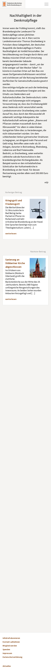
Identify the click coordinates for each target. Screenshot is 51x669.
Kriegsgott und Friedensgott (13, 202)
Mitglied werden (10, 646)
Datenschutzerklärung (12, 657)
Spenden (6, 649)
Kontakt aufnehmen (11, 642)
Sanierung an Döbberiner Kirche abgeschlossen (15, 263)
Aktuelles (7, 666)
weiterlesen (10, 233)
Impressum (7, 653)
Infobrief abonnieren (11, 638)
